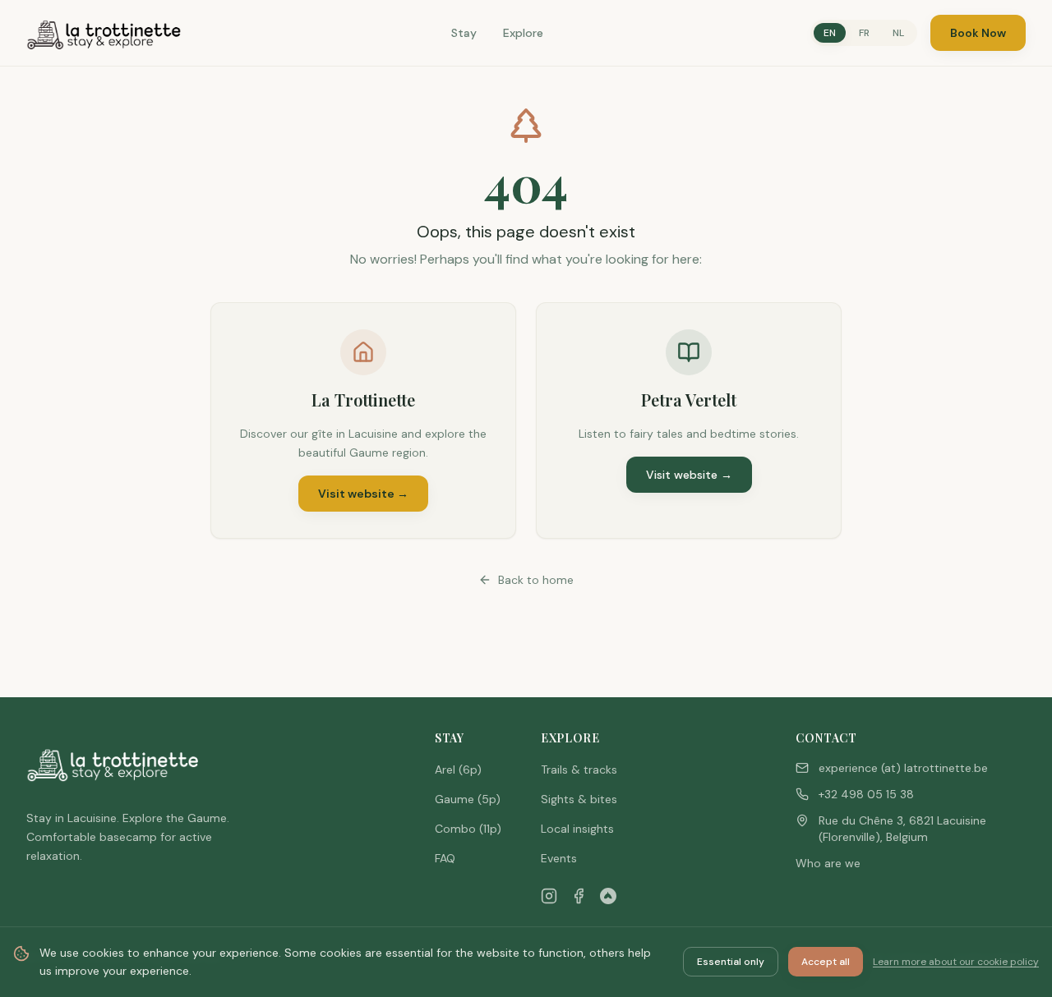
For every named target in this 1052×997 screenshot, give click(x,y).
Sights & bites (579, 799)
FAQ (445, 858)
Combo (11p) (468, 828)
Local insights (577, 828)
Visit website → (363, 493)
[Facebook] (578, 896)
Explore (523, 32)
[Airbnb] (608, 896)
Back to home (536, 579)
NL (898, 32)
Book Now (978, 32)
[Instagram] (549, 896)
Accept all (825, 961)
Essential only (730, 961)
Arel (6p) (458, 769)
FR (864, 32)
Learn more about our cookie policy (956, 961)
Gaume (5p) (468, 799)
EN (830, 32)
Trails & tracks (579, 769)
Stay (464, 32)
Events (559, 858)
